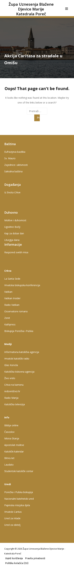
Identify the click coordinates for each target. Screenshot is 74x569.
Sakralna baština (13, 171)
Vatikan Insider (12, 298)
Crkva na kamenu (14, 384)
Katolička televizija (14, 404)
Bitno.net (9, 458)
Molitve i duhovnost (15, 220)
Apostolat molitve (14, 445)
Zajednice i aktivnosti (16, 164)
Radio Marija (11, 397)
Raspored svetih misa (16, 252)
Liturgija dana (11, 240)
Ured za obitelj (12, 524)
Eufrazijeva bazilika (14, 151)
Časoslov (9, 432)
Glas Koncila (11, 365)
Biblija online (11, 425)
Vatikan (8, 291)
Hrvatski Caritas (13, 511)
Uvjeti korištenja (14, 558)
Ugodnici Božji (12, 226)
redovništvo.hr (12, 391)
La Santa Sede (12, 278)
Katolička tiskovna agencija (19, 371)
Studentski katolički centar (18, 471)
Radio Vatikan (11, 304)
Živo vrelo (9, 378)
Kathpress (9, 324)
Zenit (7, 318)
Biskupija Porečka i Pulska (18, 331)
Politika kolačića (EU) (16, 563)
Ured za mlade (12, 518)
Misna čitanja (11, 438)
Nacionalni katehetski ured (19, 498)
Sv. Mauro (9, 158)
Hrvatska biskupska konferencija (22, 285)
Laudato (9, 464)
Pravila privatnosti (35, 558)
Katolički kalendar (14, 451)
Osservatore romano (16, 311)
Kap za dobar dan (14, 233)
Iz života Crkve (12, 192)
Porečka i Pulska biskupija (18, 492)
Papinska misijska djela (17, 505)
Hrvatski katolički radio (16, 358)
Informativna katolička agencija (21, 352)
